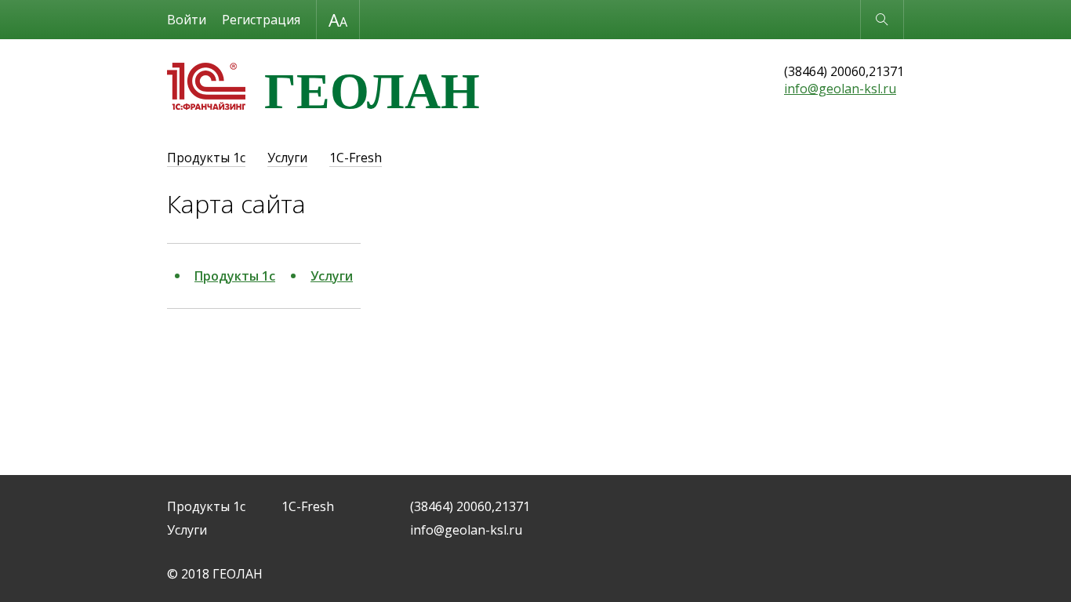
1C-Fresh (355, 157)
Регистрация (261, 19)
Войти (186, 19)
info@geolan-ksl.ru (840, 88)
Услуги (287, 157)
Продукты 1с (206, 157)
